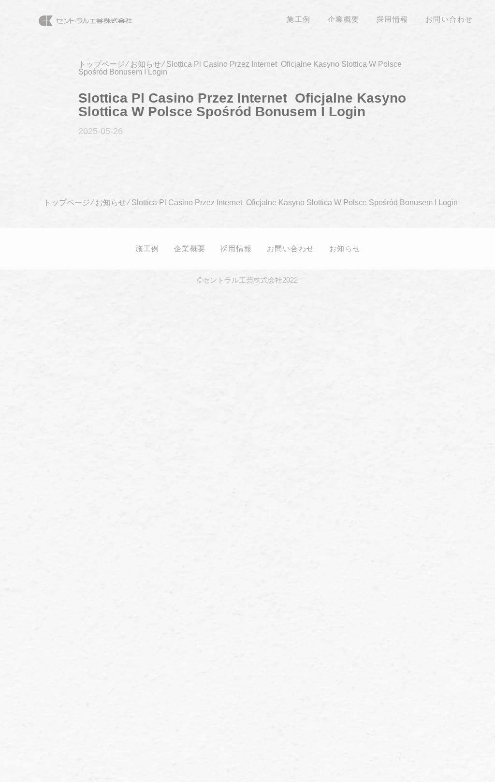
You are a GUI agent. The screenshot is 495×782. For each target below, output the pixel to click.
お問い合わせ (291, 248)
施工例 (147, 248)
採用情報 (236, 248)
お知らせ (345, 248)
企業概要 (190, 248)
